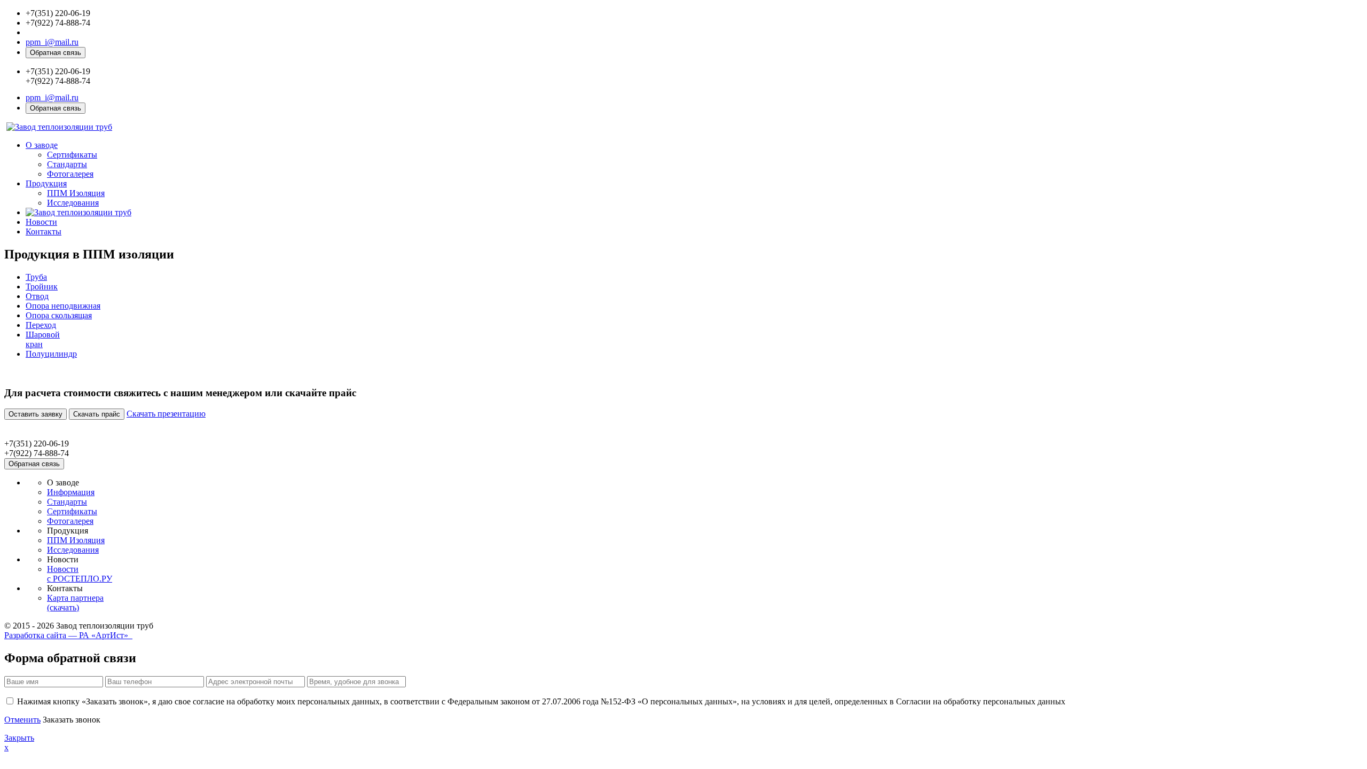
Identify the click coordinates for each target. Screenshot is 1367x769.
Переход (41, 324)
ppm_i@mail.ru (52, 41)
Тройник (42, 286)
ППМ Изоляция (76, 193)
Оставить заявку (35, 414)
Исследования (73, 202)
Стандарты (67, 164)
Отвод (37, 296)
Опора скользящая (59, 315)
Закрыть (19, 737)
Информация (71, 492)
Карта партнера (75, 602)
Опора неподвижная (63, 305)
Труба (36, 276)
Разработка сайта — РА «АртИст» (68, 635)
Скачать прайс (96, 414)
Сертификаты (72, 154)
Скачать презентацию (166, 413)
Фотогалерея (70, 173)
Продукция (46, 183)
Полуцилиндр (51, 353)
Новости (41, 221)
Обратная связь (55, 53)
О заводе (42, 145)
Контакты (43, 231)
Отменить (22, 719)
